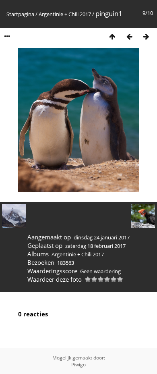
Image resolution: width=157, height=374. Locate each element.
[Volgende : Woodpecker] (146, 36)
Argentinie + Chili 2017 (65, 14)
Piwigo (78, 364)
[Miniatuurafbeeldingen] (112, 36)
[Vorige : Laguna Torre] (129, 36)
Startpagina (20, 14)
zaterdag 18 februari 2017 (95, 245)
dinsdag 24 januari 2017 (102, 237)
